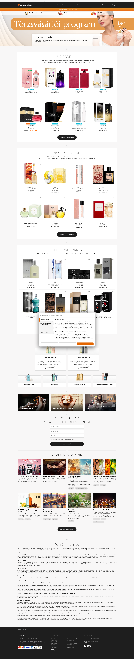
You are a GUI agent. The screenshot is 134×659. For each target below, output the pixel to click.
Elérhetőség (77, 1)
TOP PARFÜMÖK (55, 4)
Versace (51, 364)
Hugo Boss (46, 363)
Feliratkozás (67, 444)
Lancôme (56, 363)
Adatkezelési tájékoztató (66, 439)
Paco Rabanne (44, 364)
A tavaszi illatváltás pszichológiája (74, 477)
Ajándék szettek (79, 384)
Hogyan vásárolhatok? (72, 638)
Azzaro (73, 360)
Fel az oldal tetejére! (22, 629)
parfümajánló (47, 519)
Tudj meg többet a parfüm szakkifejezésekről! (29, 407)
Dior (82, 361)
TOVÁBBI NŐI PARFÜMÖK (67, 234)
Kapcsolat (53, 650)
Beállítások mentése (67, 343)
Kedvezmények (70, 640)
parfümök (71, 488)
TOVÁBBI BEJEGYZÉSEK (67, 529)
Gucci (59, 361)
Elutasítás (49, 343)
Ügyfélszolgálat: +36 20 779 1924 (51, 1)
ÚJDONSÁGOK (68, 4)
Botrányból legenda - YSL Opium (54, 476)
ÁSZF (99, 656)
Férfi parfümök (83, 357)
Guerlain (40, 363)
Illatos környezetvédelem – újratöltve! (77, 510)
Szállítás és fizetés (86, 1)
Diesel (78, 361)
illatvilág (96, 485)
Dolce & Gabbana (88, 361)
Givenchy (55, 361)
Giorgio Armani (48, 361)
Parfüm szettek (54, 641)
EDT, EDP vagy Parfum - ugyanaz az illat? (29, 510)
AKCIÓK (62, 4)
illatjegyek (96, 519)
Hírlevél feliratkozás (71, 644)
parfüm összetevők (98, 521)
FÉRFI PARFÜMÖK (84, 367)
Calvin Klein (45, 360)
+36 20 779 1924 (91, 642)
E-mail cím (54, 435)
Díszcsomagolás (54, 646)
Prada (75, 364)
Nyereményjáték (70, 646)
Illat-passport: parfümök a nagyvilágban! (52, 510)
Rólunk (52, 649)
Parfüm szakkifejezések (72, 643)
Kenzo (51, 363)
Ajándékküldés (54, 647)
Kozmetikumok (29, 384)
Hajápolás (54, 384)
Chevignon (73, 361)
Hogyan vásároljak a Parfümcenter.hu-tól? (100, 407)
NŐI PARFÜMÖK (50, 367)
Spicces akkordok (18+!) (101, 510)
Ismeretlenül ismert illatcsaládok (104, 476)
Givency (78, 363)
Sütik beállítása (70, 647)
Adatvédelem (104, 656)
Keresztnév (55, 431)
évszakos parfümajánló (81, 488)
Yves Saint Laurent (58, 364)
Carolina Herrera (53, 360)
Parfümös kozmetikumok (104, 384)
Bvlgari (40, 360)
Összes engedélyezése (85, 343)
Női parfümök (50, 357)
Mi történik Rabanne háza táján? (29, 476)
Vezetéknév (55, 426)
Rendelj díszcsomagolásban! (63, 408)
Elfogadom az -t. (63, 439)
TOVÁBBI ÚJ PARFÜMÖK (67, 137)
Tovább (95, 39)
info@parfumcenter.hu (93, 641)
